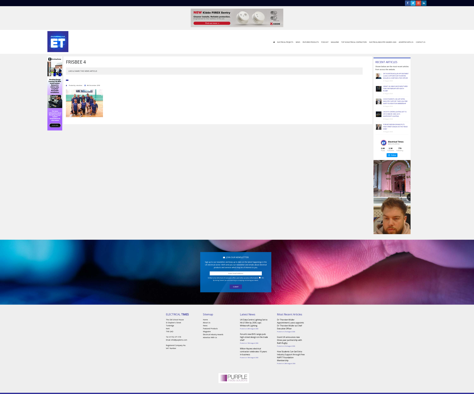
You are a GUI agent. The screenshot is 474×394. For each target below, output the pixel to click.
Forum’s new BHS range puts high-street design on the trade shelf (395, 119)
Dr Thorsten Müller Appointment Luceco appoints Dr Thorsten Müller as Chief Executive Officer (396, 68)
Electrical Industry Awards (213, 327)
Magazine (335, 35)
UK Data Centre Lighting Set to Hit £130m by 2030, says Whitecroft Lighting (395, 106)
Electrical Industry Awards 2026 (382, 35)
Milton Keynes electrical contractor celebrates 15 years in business (253, 344)
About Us (206, 315)
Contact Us (420, 35)
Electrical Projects (285, 35)
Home (205, 312)
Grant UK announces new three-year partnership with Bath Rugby (395, 81)
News (298, 35)
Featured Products (311, 35)
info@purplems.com (179, 332)
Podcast (324, 35)
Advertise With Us (406, 35)
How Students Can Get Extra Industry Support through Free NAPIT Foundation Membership (395, 94)
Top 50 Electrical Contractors (354, 35)
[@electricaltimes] (383, 135)
